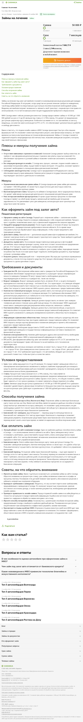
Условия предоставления (11, 87)
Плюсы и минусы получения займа (15, 79)
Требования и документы (12, 85)
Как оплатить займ (9, 93)
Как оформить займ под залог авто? (16, 82)
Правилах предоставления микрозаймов (56, 66)
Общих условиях (76, 65)
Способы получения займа (12, 90)
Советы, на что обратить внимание (16, 96)
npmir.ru (11, 704)
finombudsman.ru (26, 708)
